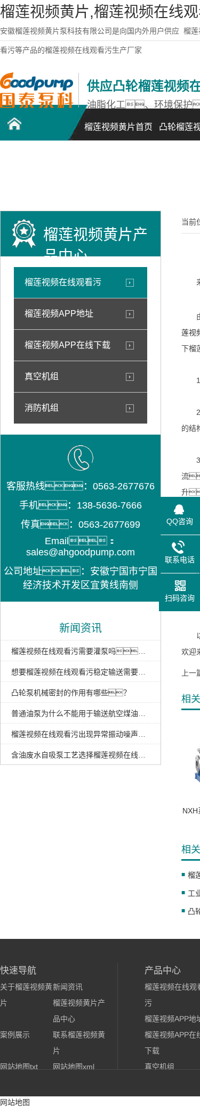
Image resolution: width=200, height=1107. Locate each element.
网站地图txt (19, 1066)
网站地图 (15, 1102)
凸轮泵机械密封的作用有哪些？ (71, 692)
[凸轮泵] (36, 105)
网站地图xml (73, 1066)
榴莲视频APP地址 (59, 313)
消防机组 (42, 407)
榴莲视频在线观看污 (63, 282)
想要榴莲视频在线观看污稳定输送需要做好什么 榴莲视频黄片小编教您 (80, 672)
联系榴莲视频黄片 (37, 178)
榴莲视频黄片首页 (118, 126)
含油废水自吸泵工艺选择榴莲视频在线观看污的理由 (80, 755)
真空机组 (42, 376)
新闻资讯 (68, 987)
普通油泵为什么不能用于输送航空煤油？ (80, 713)
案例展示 (15, 1034)
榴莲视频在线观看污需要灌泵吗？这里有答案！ (80, 651)
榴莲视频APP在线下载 (67, 344)
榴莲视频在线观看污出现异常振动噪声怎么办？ (80, 734)
